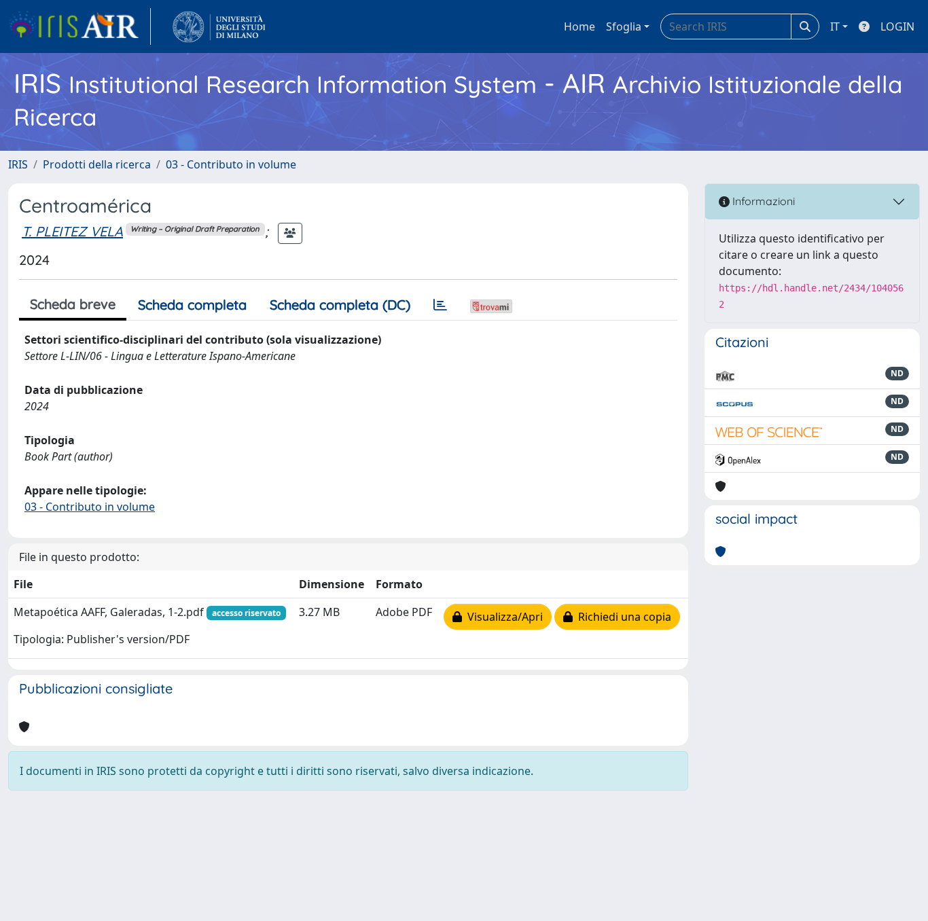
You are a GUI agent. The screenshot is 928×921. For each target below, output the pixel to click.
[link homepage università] (219, 26)
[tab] (440, 305)
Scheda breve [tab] (72, 303)
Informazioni (762, 201)
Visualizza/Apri (502, 616)
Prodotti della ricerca (97, 164)
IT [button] (835, 26)
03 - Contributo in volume (231, 164)
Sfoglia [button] (623, 26)
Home (579, 26)
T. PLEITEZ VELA (72, 231)
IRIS (18, 164)
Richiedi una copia (622, 616)
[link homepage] (79, 26)
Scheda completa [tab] (192, 304)
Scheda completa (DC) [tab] (340, 304)
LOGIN (897, 26)
